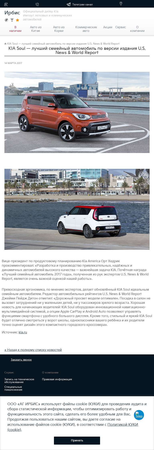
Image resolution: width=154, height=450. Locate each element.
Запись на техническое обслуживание (19, 381)
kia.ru (23, 332)
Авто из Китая (35, 27)
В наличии (15, 27)
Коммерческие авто (86, 27)
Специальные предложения (13, 388)
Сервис (120, 27)
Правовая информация (57, 379)
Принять (77, 440)
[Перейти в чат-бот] (139, 415)
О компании (137, 27)
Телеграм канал (82, 4)
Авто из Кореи (58, 27)
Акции (107, 27)
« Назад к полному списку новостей (33, 350)
